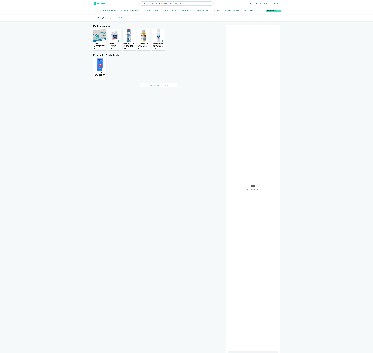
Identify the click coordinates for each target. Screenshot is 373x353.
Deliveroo (99, 3)
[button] (99, 39)
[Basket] (250, 3)
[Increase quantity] (104, 41)
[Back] (95, 11)
